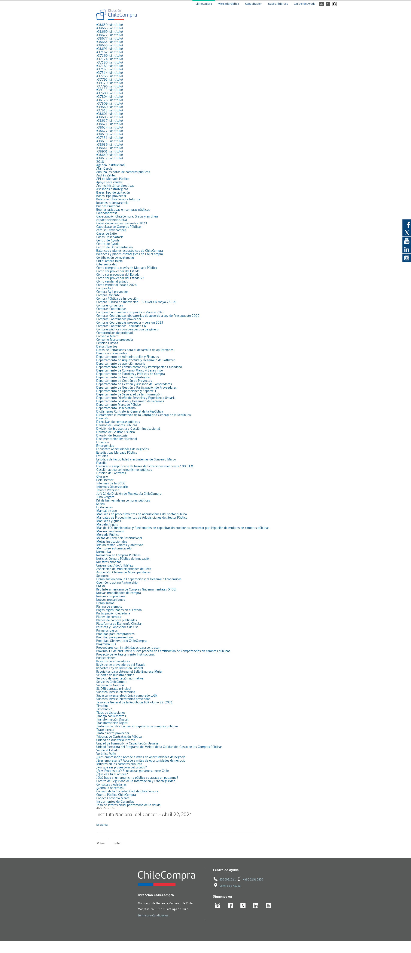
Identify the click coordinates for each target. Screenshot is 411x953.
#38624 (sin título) (109, 127)
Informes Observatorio (112, 487)
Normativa (103, 552)
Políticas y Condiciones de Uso (117, 627)
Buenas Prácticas (108, 206)
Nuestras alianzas (108, 562)
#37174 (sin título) (109, 59)
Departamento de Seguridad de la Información (128, 394)
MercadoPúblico (228, 4)
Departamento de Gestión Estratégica (123, 377)
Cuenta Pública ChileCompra (116, 795)
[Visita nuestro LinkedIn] (406, 249)
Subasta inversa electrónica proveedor (123, 699)
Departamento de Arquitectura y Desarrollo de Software (135, 360)
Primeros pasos (107, 630)
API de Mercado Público (112, 179)
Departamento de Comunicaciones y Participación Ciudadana (139, 367)
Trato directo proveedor (112, 733)
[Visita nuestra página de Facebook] (406, 223)
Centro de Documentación (114, 247)
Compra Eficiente (108, 295)
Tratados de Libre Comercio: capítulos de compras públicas (137, 726)
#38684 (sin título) (109, 42)
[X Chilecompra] (243, 906)
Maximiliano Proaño (110, 531)
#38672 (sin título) (109, 35)
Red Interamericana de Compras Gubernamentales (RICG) (136, 589)
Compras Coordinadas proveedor (118, 319)
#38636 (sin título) (109, 145)
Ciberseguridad (106, 264)
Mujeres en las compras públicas (119, 764)
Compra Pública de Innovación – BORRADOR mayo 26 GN (136, 302)
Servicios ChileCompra (111, 682)
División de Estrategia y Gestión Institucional (128, 429)
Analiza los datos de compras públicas (123, 172)
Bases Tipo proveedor (111, 196)
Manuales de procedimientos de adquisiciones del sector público (141, 514)
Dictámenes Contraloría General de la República (129, 411)
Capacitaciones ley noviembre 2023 (121, 223)
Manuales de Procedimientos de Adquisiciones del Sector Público (141, 517)
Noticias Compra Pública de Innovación (123, 559)
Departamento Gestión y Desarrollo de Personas (130, 401)
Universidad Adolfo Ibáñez (114, 565)
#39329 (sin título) (109, 83)
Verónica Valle (106, 754)
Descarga (102, 825)
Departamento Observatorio (116, 408)
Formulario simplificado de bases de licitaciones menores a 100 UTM (144, 466)
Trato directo (105, 730)
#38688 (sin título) (109, 45)
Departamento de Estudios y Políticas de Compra (130, 374)
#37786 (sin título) (109, 76)
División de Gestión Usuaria (115, 432)
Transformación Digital (112, 719)
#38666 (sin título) (109, 28)
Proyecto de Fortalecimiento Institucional (125, 654)
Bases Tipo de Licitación (113, 192)
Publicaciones (105, 658)
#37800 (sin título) (109, 93)
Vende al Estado (107, 750)
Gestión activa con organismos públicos (124, 470)
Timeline (102, 706)
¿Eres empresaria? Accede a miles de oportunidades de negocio (140, 757)
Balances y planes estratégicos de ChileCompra (129, 251)
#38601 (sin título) (109, 114)
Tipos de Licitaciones (110, 713)
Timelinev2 (104, 709)
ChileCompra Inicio (109, 261)
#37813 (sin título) (109, 110)
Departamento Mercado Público (118, 405)
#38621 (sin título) (109, 124)
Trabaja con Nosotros (111, 716)
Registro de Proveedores (113, 661)
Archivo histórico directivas (115, 186)
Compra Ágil (104, 288)
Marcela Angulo (107, 524)
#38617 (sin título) (109, 121)
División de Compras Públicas (116, 425)
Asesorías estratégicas (112, 189)
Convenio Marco (107, 336)
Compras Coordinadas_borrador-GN (121, 326)
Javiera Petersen (107, 490)
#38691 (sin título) (109, 49)
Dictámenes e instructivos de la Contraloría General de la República (143, 415)
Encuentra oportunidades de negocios (122, 449)
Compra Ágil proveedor (112, 292)
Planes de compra (108, 617)
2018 (100, 162)
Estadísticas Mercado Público (116, 452)
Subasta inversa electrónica (115, 692)
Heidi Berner (104, 480)
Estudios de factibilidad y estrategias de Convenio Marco (136, 459)
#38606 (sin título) (109, 117)
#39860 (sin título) (109, 107)
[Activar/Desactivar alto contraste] (334, 5)
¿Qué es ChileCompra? (112, 774)
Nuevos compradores (110, 596)
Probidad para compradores (115, 634)
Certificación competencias (115, 257)
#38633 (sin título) (109, 141)
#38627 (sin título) (109, 131)
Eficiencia (102, 442)
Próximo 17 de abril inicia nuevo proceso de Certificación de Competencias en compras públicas (163, 651)
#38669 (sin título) (109, 32)
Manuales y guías (108, 521)
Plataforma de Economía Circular (119, 624)
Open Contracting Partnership (117, 583)
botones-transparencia (112, 203)
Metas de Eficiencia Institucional (119, 538)
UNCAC (101, 586)
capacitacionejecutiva (111, 220)
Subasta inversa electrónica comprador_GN (126, 695)
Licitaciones (104, 507)
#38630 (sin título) (109, 134)
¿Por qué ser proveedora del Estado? (121, 767)
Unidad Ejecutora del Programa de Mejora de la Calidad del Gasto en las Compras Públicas (159, 747)
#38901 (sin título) (109, 151)
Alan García (104, 168)
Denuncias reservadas (111, 353)
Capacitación (253, 4)
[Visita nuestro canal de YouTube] (406, 240)
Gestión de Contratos (111, 473)
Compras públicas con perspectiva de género (127, 329)
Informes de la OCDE (110, 483)
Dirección (102, 418)
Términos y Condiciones (153, 915)
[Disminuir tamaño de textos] (328, 5)
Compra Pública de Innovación (117, 298)
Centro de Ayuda (304, 4)
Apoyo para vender (109, 182)
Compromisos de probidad (114, 333)
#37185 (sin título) (109, 69)
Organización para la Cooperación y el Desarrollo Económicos (139, 579)
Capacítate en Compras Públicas (118, 227)
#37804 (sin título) (109, 97)
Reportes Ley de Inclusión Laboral (119, 668)
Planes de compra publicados (116, 620)
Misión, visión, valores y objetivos (119, 545)
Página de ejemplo (109, 606)
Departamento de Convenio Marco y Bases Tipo (129, 370)
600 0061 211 (227, 879)
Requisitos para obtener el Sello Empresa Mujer (129, 671)
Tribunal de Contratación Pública (119, 736)
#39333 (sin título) (109, 90)
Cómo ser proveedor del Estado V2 (120, 278)
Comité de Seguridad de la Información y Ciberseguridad (135, 781)
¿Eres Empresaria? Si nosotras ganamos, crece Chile (132, 771)
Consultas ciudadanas (111, 784)
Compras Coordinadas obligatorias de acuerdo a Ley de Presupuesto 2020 (148, 316)
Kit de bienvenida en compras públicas (123, 500)
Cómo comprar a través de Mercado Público (126, 268)
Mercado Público (107, 535)
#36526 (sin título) (109, 100)
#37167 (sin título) (109, 52)
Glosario (102, 476)
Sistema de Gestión (110, 685)
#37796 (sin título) (109, 86)
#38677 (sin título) (109, 38)
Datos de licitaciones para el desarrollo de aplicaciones (135, 350)
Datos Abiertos (278, 4)
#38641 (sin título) (109, 148)
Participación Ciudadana (113, 613)
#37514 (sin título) (109, 73)
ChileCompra (203, 4)
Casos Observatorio (110, 237)
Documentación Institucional (116, 439)
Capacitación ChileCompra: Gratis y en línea (127, 216)
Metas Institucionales (111, 541)
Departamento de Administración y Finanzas (127, 357)
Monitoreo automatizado (114, 548)
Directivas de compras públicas (118, 422)
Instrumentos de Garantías (115, 802)
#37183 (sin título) (109, 66)
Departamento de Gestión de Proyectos (124, 381)
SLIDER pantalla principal (113, 689)
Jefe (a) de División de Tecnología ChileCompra (128, 494)
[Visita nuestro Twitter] (406, 232)
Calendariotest (106, 213)
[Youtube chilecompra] (268, 906)
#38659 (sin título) (109, 25)
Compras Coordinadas (111, 309)
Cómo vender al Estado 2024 (116, 285)
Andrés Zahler (106, 175)
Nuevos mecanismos (110, 600)
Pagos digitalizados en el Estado (119, 610)
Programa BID (106, 644)
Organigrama (105, 603)
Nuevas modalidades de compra (118, 593)
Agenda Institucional (110, 165)
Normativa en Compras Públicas (118, 555)
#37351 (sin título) (109, 138)
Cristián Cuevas (107, 343)
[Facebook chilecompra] (230, 906)
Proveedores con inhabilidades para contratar (128, 648)
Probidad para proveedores (115, 637)
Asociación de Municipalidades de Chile (124, 569)
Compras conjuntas (109, 305)
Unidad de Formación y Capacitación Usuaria (127, 743)
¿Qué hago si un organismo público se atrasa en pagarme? (137, 778)
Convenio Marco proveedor (114, 340)
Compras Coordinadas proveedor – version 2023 (129, 322)
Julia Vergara (105, 497)
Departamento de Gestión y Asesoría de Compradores (134, 384)
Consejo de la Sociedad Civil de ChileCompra (127, 791)
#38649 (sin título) (109, 155)
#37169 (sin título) (109, 56)
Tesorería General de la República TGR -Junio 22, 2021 (134, 702)
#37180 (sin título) (109, 62)
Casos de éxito (106, 233)
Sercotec (102, 576)
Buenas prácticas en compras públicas (123, 210)
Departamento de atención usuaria (120, 364)
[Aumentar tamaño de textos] (321, 5)
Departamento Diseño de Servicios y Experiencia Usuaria (136, 398)
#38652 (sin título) (109, 158)
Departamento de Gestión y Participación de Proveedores (136, 387)
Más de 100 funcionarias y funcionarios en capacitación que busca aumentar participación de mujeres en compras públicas (182, 528)
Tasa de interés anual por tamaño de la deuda (128, 805)
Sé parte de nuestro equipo (115, 675)
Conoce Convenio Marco (113, 798)
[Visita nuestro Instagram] (406, 257)
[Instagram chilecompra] (217, 906)
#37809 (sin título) (109, 103)
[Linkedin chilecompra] (255, 906)
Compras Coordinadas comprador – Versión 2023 (130, 312)
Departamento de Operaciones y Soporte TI (127, 391)
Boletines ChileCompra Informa (118, 199)
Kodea (100, 504)
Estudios (102, 456)
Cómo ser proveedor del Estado (118, 271)
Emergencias (105, 446)
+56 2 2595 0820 (253, 879)
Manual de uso (106, 511)
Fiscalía (101, 463)
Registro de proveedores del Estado (120, 665)
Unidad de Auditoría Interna (115, 740)
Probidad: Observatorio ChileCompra (121, 641)
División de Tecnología (112, 435)
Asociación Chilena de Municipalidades (123, 572)
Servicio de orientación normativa (119, 678)
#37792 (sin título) (109, 79)
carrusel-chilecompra (111, 230)
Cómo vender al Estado (112, 281)
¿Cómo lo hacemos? (110, 788)
